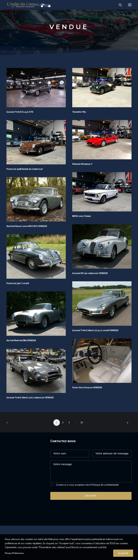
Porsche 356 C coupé (17, 283)
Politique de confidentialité (105, 485)
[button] (129, 5)
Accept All (123, 553)
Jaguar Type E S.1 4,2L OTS (19, 112)
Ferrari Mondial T (82, 164)
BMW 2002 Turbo (81, 216)
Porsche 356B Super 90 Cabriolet (24, 169)
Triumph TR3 (79, 112)
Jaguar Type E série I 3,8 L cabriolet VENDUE (30, 397)
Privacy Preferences (14, 553)
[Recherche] (119, 4)
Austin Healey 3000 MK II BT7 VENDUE (26, 226)
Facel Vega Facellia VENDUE (87, 387)
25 (81, 422)
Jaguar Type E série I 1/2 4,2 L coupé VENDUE (95, 330)
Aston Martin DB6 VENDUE (21, 340)
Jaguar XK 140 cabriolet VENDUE (90, 273)
